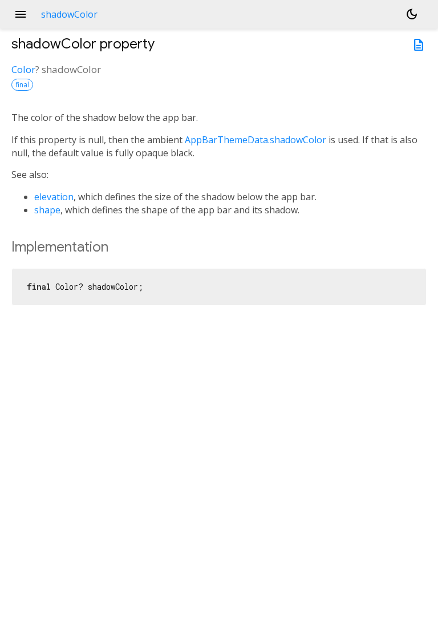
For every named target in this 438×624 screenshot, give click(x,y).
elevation (54, 197)
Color (23, 69)
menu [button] (20, 14)
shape (47, 210)
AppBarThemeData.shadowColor (255, 139)
